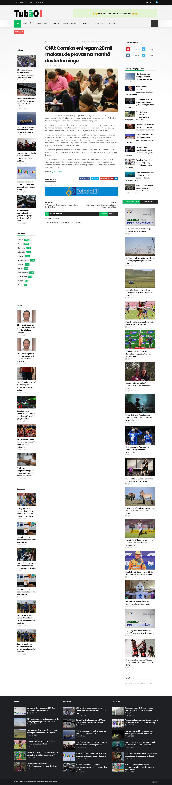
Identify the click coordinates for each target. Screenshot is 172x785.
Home (16, 2)
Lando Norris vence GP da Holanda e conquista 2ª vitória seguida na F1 (138, 354)
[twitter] (150, 2)
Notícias (86, 23)
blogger (104, 214)
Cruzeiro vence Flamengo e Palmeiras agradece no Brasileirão (137, 449)
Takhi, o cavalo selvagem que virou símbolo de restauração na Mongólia (140, 510)
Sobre (22, 2)
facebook (112, 214)
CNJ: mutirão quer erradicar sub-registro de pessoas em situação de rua (91, 710)
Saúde (20, 244)
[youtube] (147, 2)
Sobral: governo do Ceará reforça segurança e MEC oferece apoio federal (139, 710)
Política (111, 23)
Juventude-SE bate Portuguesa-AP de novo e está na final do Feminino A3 (140, 542)
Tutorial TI (30, 2)
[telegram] (156, 2)
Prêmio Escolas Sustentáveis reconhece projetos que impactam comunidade (139, 767)
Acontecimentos (70, 23)
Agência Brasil (56, 172)
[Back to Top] (156, 782)
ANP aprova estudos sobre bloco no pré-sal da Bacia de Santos (26, 129)
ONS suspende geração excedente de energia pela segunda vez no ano (140, 260)
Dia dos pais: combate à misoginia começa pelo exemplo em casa (145, 127)
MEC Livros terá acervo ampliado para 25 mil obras (26, 539)
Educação (27, 23)
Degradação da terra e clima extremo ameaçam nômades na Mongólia (139, 292)
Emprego (21, 264)
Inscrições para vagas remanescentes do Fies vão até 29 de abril (26, 565)
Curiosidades (43, 23)
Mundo (56, 23)
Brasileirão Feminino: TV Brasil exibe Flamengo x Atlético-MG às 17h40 (139, 662)
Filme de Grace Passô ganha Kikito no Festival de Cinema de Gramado (138, 417)
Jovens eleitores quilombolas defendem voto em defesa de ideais (137, 385)
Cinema (20, 285)
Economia (99, 23)
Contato (39, 2)
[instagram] (153, 2)
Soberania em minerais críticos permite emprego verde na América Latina (24, 215)
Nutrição (21, 281)
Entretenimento (23, 272)
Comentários (149, 201)
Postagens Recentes (131, 201)
